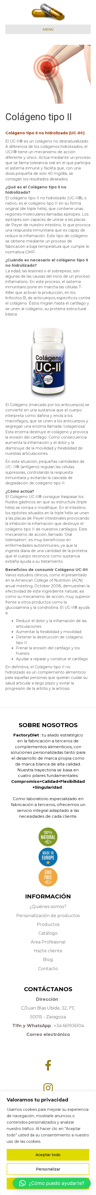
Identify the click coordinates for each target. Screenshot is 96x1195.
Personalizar (48, 1169)
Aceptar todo (48, 1154)
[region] (48, 1143)
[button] (52, 1183)
